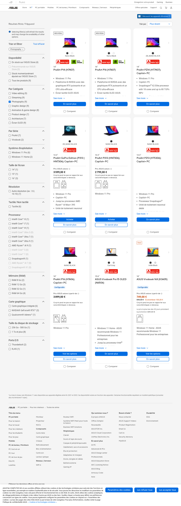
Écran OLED (14, 122)
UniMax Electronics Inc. (100, 437)
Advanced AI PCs (98, 449)
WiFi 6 (38, 465)
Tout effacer (39, 44)
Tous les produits (17, 80)
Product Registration (127, 425)
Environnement (152, 421)
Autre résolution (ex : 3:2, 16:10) (23, 190)
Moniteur (39, 417)
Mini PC (12, 461)
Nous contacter (125, 417)
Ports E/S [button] (13, 340)
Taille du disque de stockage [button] (23, 323)
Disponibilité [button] (15, 58)
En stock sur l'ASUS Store (20, 61)
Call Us (121, 433)
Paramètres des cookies (119, 490)
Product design (16, 114)
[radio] (67, 53)
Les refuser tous (144, 490)
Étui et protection (70, 451)
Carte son (40, 453)
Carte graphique (42, 437)
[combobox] (159, 24)
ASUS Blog (95, 469)
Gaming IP (67, 467)
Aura (93, 477)
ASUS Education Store (100, 461)
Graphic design (16, 105)
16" (10, 177)
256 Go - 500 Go (16, 327)
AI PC (93, 445)
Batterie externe (69, 463)
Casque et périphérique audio (75, 443)
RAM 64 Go (14, 292)
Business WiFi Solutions (72, 427)
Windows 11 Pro (16, 152)
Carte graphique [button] (17, 301)
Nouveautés (96, 425)
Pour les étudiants (16, 433)
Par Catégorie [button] (16, 89)
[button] (160, 2)
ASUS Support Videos (127, 421)
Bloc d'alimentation (43, 449)
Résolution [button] (14, 186)
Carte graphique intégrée (20, 305)
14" (10, 169)
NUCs (38, 425)
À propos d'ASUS (98, 417)
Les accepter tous (167, 490)
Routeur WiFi (68, 417)
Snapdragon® (15, 258)
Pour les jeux (13, 437)
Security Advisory (126, 437)
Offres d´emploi (97, 421)
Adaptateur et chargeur (72, 455)
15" (10, 173)
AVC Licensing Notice (99, 465)
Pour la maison (14, 421)
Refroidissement (42, 445)
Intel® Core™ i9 (16, 227)
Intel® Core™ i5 (16, 218)
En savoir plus (69, 104)
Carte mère (40, 433)
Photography (15, 101)
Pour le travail (14, 425)
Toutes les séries (53, 407)
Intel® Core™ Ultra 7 (18, 236)
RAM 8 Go (13, 279)
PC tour (12, 453)
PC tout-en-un (14, 449)
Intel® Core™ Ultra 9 (18, 240)
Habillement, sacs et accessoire (75, 447)
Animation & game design (21, 109)
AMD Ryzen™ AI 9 (17, 245)
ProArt (11, 134)
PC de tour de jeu (15, 457)
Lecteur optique (42, 457)
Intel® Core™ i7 (16, 223)
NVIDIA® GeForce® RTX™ (21, 309)
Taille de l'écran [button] (17, 165)
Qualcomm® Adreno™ (19, 314)
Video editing (15, 92)
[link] (13, 8)
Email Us (122, 429)
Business (169, 2)
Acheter (69, 219)
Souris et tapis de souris (72, 439)
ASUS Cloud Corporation (101, 433)
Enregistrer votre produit (144, 2)
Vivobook (13, 139)
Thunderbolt (14, 344)
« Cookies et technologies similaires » (42, 502)
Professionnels (97, 457)
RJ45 (11, 348)
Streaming (13, 97)
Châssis (39, 441)
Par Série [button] (13, 131)
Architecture (14, 118)
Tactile (12, 206)
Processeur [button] (15, 214)
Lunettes (12, 465)
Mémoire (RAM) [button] (17, 275)
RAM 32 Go (14, 288)
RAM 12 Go (14, 284)
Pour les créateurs (16, 429)
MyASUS (122, 441)
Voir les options (70, 354)
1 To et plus (14, 331)
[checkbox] (70, 111)
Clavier (66, 435)
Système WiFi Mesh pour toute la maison (75, 422)
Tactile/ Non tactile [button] (18, 202)
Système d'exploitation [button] (20, 148)
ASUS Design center (99, 453)
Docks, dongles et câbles (73, 459)
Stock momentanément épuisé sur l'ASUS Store (25, 74)
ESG (148, 417)
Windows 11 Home (17, 156)
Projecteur (40, 421)
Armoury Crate (97, 473)
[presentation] (10, 32)
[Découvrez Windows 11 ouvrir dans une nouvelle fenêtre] (154, 18)
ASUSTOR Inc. (97, 429)
